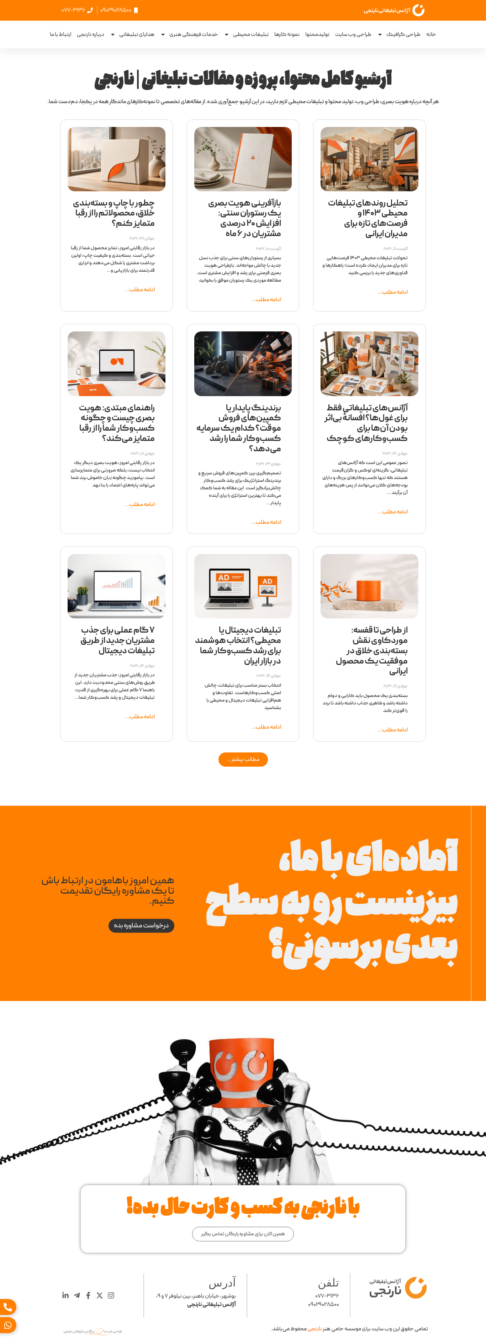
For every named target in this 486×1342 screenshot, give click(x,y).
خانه (431, 34)
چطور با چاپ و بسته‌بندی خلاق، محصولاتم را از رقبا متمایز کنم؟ (114, 213)
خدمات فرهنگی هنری (193, 34)
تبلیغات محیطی (251, 34)
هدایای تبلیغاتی (136, 34)
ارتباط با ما (60, 34)
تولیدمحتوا (317, 34)
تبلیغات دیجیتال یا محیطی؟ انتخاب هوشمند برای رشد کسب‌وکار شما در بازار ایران (238, 645)
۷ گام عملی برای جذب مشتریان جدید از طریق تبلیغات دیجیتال (117, 640)
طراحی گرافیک (403, 34)
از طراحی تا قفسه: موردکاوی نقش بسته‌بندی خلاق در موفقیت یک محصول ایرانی (372, 651)
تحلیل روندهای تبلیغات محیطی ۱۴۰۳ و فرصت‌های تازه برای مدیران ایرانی (368, 218)
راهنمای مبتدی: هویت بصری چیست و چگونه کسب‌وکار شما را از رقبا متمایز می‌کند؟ (117, 423)
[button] (243, 759)
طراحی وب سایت (353, 34)
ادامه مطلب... (393, 292)
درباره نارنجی (90, 34)
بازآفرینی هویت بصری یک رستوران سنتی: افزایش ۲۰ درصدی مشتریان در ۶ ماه (244, 218)
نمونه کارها (287, 34)
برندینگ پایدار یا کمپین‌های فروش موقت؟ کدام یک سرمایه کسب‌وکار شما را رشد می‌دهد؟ (238, 429)
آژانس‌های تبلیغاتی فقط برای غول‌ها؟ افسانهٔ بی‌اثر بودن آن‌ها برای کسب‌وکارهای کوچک (366, 423)
